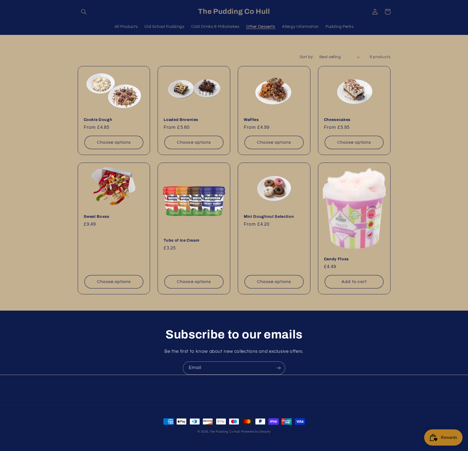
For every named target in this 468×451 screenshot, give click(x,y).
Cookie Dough (98, 119)
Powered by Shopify (256, 431)
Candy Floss (336, 259)
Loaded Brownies (181, 119)
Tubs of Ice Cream (181, 240)
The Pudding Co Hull (225, 431)
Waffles (251, 119)
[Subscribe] (278, 368)
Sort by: (307, 57)
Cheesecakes (337, 119)
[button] (84, 11)
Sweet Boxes (96, 216)
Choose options (114, 142)
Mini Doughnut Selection (269, 216)
